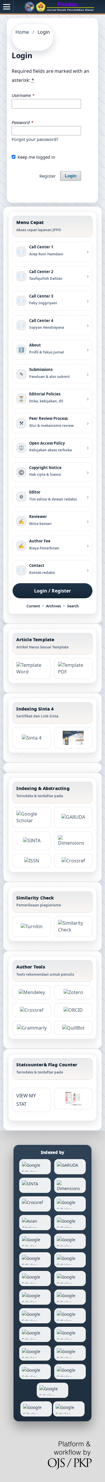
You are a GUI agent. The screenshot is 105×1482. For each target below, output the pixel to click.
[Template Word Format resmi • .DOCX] (32, 668)
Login (70, 176)
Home (22, 32)
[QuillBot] (73, 1028)
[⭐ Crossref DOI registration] (73, 861)
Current (33, 606)
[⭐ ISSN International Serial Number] (32, 861)
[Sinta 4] (73, 738)
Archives (53, 606)
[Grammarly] (32, 1028)
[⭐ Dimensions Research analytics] (73, 840)
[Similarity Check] (73, 926)
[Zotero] (73, 992)
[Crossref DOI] (32, 1010)
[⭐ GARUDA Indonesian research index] (73, 817)
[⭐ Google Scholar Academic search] (32, 817)
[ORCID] (73, 1010)
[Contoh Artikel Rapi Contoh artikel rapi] (73, 668)
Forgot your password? (35, 139)
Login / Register (52, 591)
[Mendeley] (32, 992)
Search (73, 606)
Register (47, 176)
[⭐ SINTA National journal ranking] (32, 840)
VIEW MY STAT (26, 1099)
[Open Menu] (6, 6)
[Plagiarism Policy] (32, 738)
